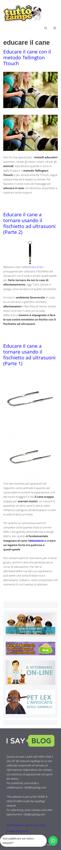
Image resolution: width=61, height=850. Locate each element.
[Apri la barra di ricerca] (45, 28)
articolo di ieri (34, 267)
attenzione (36, 540)
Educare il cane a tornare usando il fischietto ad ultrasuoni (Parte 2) (29, 223)
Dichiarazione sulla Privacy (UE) (26, 825)
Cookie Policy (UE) (17, 831)
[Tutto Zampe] (22, 13)
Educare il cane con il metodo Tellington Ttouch (27, 57)
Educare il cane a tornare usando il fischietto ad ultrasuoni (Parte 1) (29, 355)
